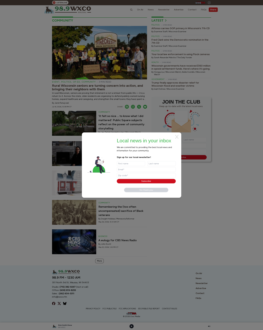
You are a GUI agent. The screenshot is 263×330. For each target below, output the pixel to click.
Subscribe (146, 181)
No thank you (146, 190)
